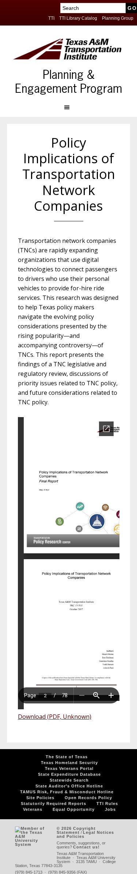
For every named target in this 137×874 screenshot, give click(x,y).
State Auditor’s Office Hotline (69, 786)
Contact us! (86, 847)
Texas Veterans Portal (69, 768)
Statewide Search (69, 780)
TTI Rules (107, 803)
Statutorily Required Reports (53, 803)
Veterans (32, 809)
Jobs (110, 809)
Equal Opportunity (74, 809)
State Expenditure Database (69, 774)
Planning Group (117, 18)
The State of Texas (67, 757)
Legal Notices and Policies (85, 834)
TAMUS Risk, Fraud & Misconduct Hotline (67, 792)
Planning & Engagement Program (68, 82)
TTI (51, 18)
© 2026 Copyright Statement (76, 830)
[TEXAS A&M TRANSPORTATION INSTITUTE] (67, 53)
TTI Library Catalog (78, 18)
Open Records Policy (88, 797)
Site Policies (40, 797)
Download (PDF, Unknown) (54, 717)
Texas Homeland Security (69, 762)
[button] (68, 107)
